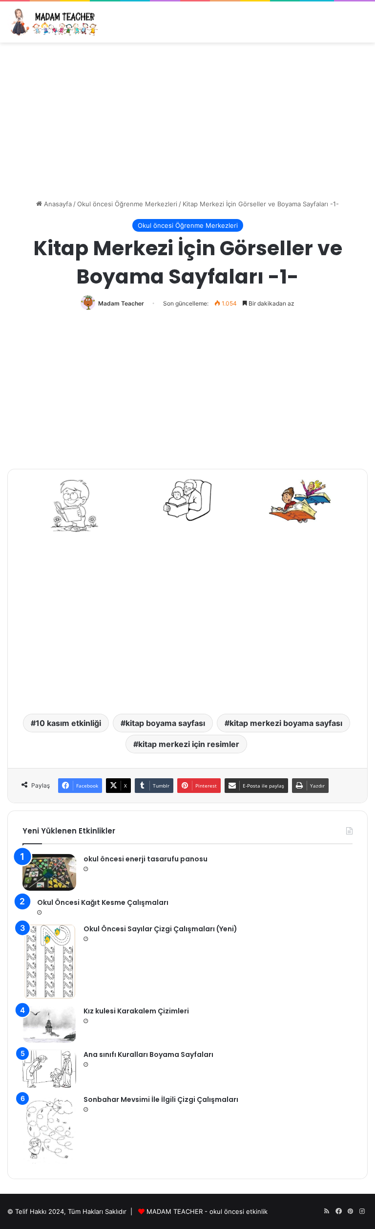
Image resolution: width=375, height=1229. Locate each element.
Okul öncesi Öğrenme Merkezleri (127, 204)
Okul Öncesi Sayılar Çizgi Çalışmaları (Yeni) (160, 929)
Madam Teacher (121, 303)
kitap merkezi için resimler (188, 744)
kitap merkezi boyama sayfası (285, 723)
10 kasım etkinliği (68, 723)
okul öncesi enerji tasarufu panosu (145, 859)
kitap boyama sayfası (165, 723)
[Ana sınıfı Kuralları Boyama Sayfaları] (49, 1069)
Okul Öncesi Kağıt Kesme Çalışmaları (102, 902)
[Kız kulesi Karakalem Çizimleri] (49, 1024)
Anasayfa (57, 204)
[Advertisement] (187, 120)
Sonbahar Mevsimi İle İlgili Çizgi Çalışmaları (160, 1099)
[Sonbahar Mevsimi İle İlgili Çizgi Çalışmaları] (49, 1129)
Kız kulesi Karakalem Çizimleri (136, 1011)
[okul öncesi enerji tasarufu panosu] (49, 872)
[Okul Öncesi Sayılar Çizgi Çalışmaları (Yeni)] (49, 961)
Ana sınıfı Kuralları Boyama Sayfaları (148, 1054)
